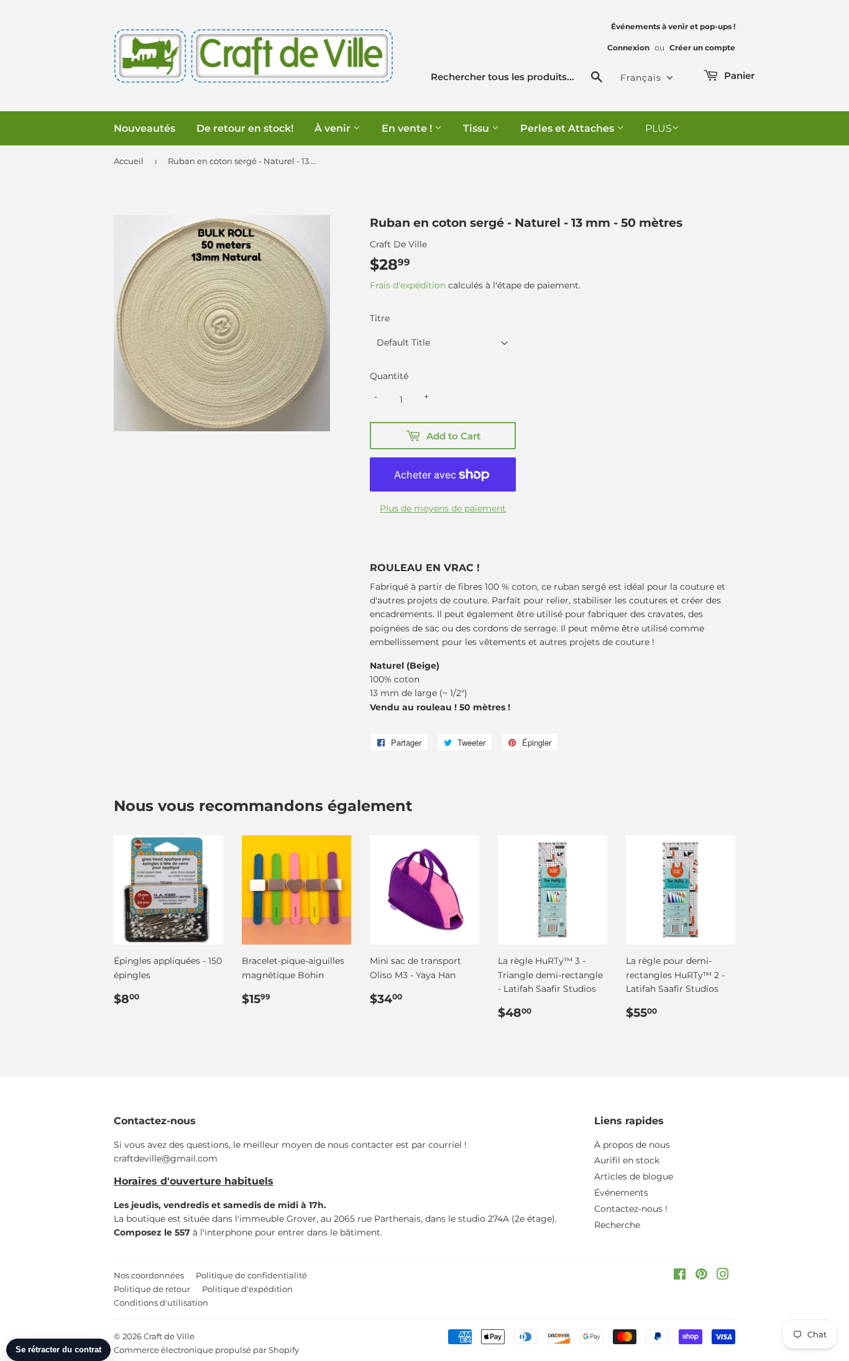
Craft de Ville (169, 1336)
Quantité (389, 376)
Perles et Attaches (568, 128)
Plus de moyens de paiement (443, 508)
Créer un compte (702, 47)
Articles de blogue (633, 1176)
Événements (621, 1192)
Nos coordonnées (149, 1275)
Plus (658, 128)
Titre (380, 318)
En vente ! (408, 128)
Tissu (477, 128)
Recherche (617, 1224)
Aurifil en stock (626, 1160)
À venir (333, 128)
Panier (738, 75)
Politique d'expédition (247, 1289)
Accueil (129, 161)
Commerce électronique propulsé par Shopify (206, 1350)
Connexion (628, 47)
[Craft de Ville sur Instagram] (723, 1275)
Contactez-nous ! (631, 1208)
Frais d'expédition (408, 285)
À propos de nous (632, 1144)
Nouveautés (144, 128)
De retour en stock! (244, 128)
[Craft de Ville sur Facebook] (679, 1275)
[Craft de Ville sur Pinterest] (701, 1275)
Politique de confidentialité (251, 1275)
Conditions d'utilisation (161, 1303)
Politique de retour (152, 1289)
